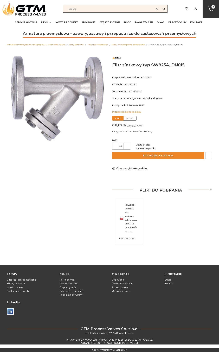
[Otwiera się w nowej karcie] (10, 311)
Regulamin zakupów (71, 294)
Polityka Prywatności (71, 291)
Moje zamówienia (122, 283)
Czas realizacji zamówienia (21, 279)
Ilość (114, 140)
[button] (164, 9)
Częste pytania (68, 287)
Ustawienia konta (121, 291)
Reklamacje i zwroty (18, 291)
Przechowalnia (120, 287)
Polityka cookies (69, 283)
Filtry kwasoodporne (98, 44)
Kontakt (169, 283)
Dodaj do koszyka (158, 155)
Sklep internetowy (108, 350)
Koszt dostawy (15, 287)
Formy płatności (16, 283)
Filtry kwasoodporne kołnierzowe (128, 44)
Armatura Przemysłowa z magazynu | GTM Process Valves (36, 44)
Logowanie (118, 279)
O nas (168, 279)
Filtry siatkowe (76, 44)
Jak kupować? (67, 279)
